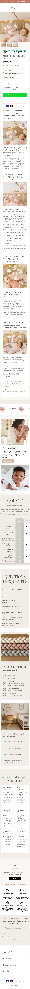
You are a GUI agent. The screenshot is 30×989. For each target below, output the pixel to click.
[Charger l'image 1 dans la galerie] (3, 44)
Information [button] (8, 958)
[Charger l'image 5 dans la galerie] (15, 44)
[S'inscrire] (26, 933)
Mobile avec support (10, 77)
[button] (3, 7)
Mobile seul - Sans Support (12, 73)
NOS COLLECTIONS (8, 461)
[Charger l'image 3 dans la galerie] (9, 44)
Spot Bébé (17, 985)
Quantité (5, 80)
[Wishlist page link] (19, 8)
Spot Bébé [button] (7, 952)
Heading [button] (6, 971)
